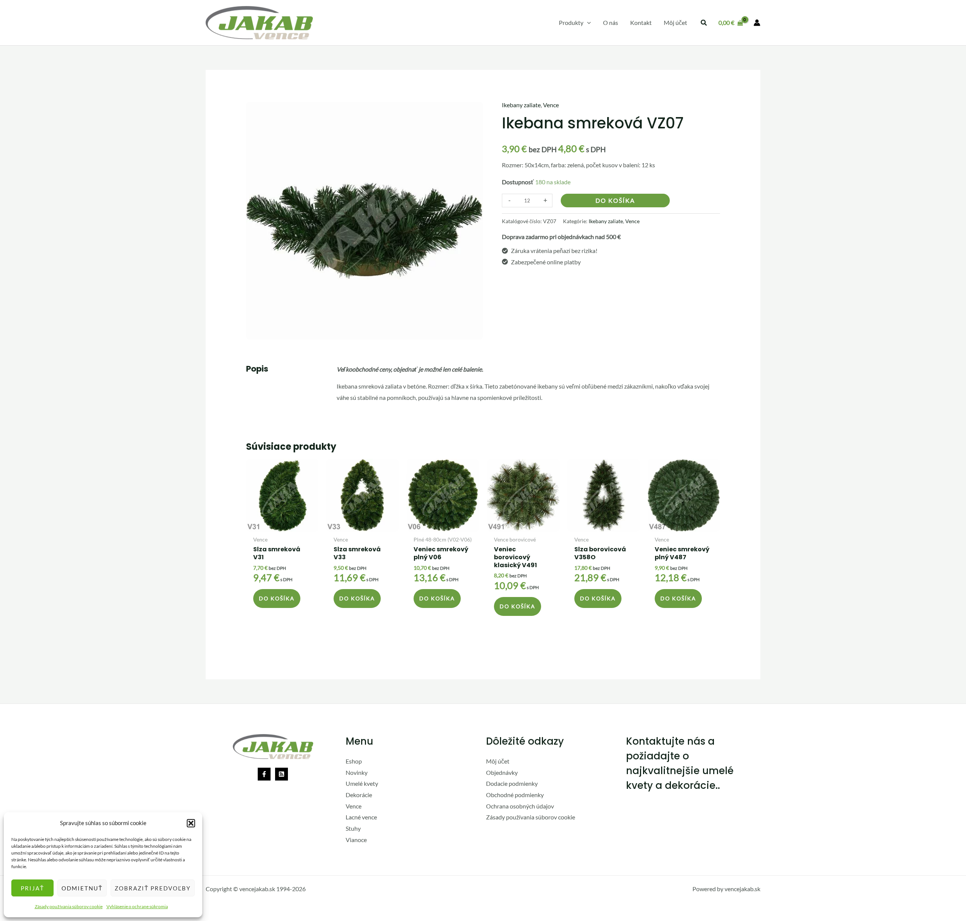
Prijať (32, 888)
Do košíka (615, 200)
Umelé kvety (362, 783)
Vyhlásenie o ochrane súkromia (137, 906)
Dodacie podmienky (512, 783)
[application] (587, 22)
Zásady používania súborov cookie (69, 906)
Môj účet (497, 761)
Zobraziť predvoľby (153, 888)
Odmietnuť (82, 888)
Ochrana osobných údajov (520, 806)
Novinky (357, 772)
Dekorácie (359, 794)
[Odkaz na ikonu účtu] (757, 22)
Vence (551, 104)
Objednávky (502, 772)
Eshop (354, 761)
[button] (191, 823)
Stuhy (353, 828)
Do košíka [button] (277, 598)
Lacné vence (361, 817)
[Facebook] (264, 774)
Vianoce (356, 839)
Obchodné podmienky (515, 794)
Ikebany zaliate (521, 104)
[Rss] (281, 774)
